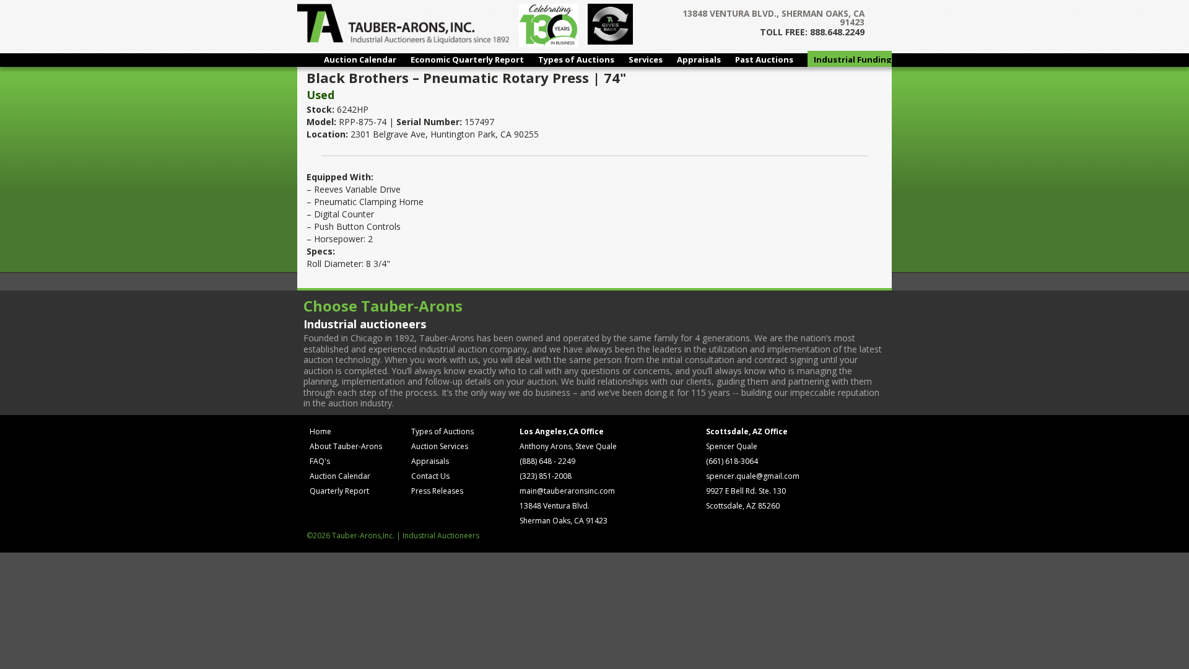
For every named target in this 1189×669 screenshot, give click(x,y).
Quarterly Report (339, 491)
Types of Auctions (576, 59)
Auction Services (439, 446)
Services (646, 59)
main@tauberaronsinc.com (567, 491)
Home (320, 431)
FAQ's (320, 461)
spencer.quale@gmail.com (752, 476)
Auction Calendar (360, 59)
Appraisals (699, 59)
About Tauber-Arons (346, 446)
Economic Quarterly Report (467, 59)
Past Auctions (764, 59)
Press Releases (437, 491)
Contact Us (430, 476)
